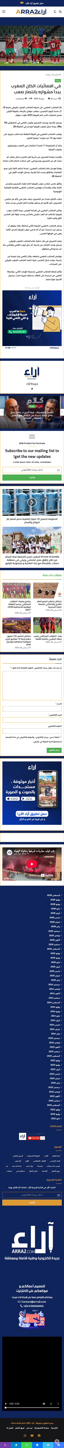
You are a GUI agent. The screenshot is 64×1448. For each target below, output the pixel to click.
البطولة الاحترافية (33, 1156)
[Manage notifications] (57, 1441)
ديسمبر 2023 (54, 1038)
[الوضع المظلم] (55, 13)
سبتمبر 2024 (54, 998)
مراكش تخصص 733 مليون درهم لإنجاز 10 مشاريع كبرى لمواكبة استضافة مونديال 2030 (18, 640)
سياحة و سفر (17, 1166)
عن (7, 1166)
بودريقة (40, 1166)
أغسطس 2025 (53, 949)
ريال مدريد (29, 1166)
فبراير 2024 (55, 1029)
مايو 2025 (55, 962)
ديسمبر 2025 (54, 931)
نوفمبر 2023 (54, 1043)
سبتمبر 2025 (54, 945)
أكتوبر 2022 (55, 1096)
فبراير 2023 (55, 1078)
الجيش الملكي (18, 1156)
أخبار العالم (56, 1156)
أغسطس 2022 (53, 1105)
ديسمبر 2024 (54, 985)
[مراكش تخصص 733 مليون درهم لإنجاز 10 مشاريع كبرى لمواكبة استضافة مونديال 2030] (16, 625)
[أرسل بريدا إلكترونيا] (49, 99)
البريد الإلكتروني (55, 715)
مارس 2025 (55, 971)
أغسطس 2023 (53, 1056)
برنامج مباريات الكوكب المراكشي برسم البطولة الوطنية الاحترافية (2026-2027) (19, 605)
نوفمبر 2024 (54, 989)
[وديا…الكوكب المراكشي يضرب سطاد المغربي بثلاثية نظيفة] (47, 625)
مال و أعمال (33, 1171)
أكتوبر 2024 (55, 994)
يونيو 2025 (55, 958)
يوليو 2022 (55, 1110)
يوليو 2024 (55, 1007)
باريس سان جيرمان (53, 1166)
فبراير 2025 (55, 976)
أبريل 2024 (55, 1020)
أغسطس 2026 (53, 895)
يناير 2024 (55, 1034)
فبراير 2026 (55, 922)
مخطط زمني (20, 1171)
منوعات (9, 1171)
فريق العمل (56, 1171)
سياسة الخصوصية (42, 1428)
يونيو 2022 (55, 1114)
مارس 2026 (55, 918)
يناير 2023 (55, 1083)
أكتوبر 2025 (55, 940)
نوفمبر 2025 (54, 936)
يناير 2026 (55, 927)
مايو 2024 (55, 1016)
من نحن (29, 1428)
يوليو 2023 (55, 1060)
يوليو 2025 (55, 953)
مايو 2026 (55, 909)
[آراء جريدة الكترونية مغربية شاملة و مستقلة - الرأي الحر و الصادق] (31, 12)
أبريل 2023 (55, 1069)
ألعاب (46, 1156)
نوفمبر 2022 (54, 1092)
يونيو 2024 (55, 1011)
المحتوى (18, 1161)
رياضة (48, 75)
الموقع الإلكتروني (55, 726)
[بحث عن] (60, 13)
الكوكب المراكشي (39, 1161)
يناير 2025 (55, 980)
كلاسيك (44, 1171)
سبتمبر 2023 (54, 1052)
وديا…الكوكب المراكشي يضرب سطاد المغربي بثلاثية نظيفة (47, 637)
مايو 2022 (55, 1119)
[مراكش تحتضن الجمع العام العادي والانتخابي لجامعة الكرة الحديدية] (47, 591)
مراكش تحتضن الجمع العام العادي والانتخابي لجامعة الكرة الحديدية (49, 604)
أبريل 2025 (55, 967)
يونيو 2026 (55, 904)
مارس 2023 (55, 1074)
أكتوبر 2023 (55, 1047)
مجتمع (11, 406)
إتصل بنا (10, 1428)
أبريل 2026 (55, 913)
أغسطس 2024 (53, 1003)
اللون (27, 1161)
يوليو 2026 (55, 900)
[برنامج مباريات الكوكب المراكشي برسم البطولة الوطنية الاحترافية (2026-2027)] (16, 591)
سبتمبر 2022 (54, 1101)
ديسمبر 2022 (54, 1087)
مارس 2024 (55, 1025)
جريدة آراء (53, 99)
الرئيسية (55, 75)
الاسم (59, 704)
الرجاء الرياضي (55, 1161)
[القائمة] (3, 13)
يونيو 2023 (55, 1065)
